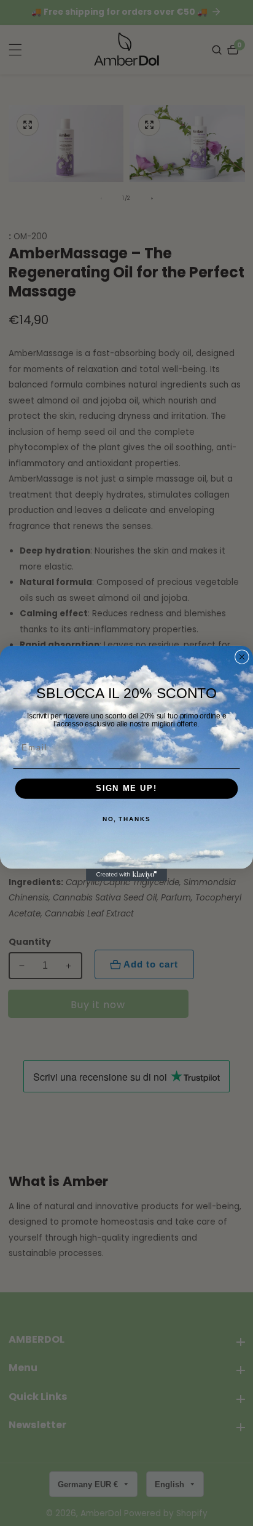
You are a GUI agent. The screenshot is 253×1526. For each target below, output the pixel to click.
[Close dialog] (242, 657)
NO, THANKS (126, 819)
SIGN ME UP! (126, 788)
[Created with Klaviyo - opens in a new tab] (126, 874)
